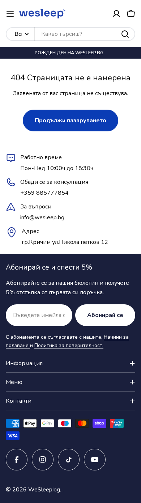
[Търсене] (125, 34)
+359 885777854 (44, 193)
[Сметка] (116, 13)
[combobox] (70, 34)
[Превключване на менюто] (10, 13)
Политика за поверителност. (68, 345)
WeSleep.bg (44, 490)
